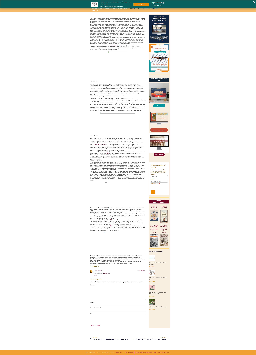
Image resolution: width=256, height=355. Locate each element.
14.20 (108, 153)
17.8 (107, 207)
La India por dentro (115, 45)
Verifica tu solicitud (155, 183)
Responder (95, 275)
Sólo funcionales (129, 352)
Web (91, 313)
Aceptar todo (118, 352)
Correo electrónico (95, 307)
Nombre (92, 302)
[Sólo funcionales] (254, 352)
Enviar (153, 191)
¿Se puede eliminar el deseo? (158, 307)
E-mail (152, 179)
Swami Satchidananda (100, 144)
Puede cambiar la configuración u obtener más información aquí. (152, 352)
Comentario (93, 285)
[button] (254, 1)
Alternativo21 (97, 271)
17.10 (111, 225)
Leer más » (152, 266)
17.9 (111, 219)
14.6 (113, 166)
